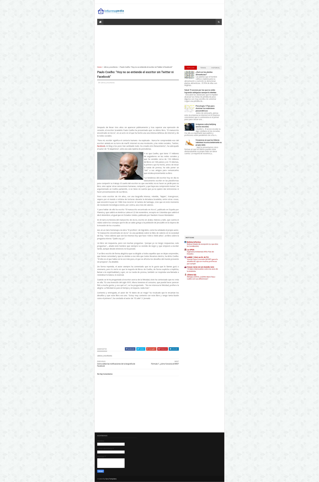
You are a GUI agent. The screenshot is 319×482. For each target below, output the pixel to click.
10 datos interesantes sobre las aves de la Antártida (202, 270)
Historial (215, 68)
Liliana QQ (191, 274)
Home (99, 67)
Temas (203, 68)
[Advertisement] (159, 45)
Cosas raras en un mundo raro (200, 267)
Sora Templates (111, 479)
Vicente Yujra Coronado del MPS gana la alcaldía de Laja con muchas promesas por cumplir (202, 261)
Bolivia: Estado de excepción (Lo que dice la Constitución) (202, 245)
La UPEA (190, 249)
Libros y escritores (111, 67)
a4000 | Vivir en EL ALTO (198, 257)
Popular (191, 68)
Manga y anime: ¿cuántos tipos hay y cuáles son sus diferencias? (201, 278)
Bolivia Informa (194, 242)
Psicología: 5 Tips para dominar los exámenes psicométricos (205, 108)
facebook (101, 146)
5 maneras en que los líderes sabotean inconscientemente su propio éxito (209, 142)
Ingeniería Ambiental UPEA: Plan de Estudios (200, 253)
